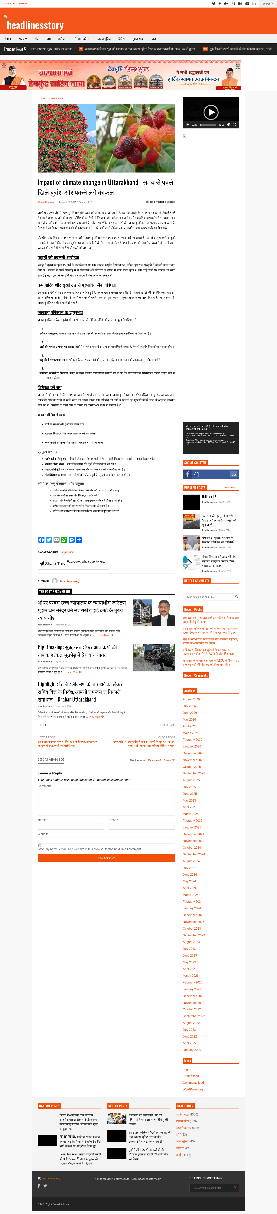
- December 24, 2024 (63, 625)
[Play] (188, 125)
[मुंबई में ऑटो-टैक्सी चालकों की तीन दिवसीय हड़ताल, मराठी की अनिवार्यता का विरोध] (116, 1153)
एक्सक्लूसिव (104, 38)
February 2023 (192, 982)
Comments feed (193, 1082)
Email (113, 820)
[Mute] (228, 125)
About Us (23, 4)
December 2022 (193, 996)
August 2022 (191, 1023)
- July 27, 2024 (60, 661)
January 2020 (192, 1049)
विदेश (121, 38)
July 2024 (189, 868)
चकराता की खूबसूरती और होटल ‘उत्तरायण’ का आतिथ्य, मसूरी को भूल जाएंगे (219, 520)
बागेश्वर (180, 1148)
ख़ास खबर (138, 38)
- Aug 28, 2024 (224, 547)
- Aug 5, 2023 (224, 502)
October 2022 (192, 1009)
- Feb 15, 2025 (224, 571)
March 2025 (191, 813)
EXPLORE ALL (231, 487)
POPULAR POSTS (194, 487)
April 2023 (190, 969)
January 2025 (192, 827)
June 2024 (190, 874)
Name (43, 820)
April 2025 (190, 807)
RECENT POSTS (118, 1106)
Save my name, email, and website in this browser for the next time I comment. (90, 849)
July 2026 (189, 706)
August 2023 (191, 942)
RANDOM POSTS (49, 1106)
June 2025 (190, 793)
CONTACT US (10, 4)
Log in (187, 1069)
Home (7, 38)
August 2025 (191, 780)
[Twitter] (214, 4)
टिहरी (171, 49)
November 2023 (193, 921)
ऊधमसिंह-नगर (183, 1128)
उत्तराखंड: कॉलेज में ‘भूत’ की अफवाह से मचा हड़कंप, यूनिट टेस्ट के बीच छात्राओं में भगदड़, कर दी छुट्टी (106, 49)
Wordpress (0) (138, 760)
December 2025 (193, 753)
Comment (45, 786)
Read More (104, 635)
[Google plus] (226, 4)
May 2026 (189, 719)
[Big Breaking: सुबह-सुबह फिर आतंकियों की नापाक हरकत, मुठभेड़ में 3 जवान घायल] (154, 657)
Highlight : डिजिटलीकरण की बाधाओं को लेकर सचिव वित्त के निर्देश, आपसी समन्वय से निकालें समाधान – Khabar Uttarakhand (80, 691)
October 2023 (192, 928)
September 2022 (194, 1016)
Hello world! (209, 496)
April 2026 (190, 726)
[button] (211, 112)
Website (43, 834)
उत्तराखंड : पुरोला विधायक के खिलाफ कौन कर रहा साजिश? (218, 539)
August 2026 (191, 699)
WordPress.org (193, 1089)
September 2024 (194, 854)
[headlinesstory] (34, 24)
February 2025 (192, 820)
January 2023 (192, 989)
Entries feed (191, 1076)
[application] (211, 112)
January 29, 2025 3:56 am (72, 202)
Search (267, 3)
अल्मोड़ (179, 1155)
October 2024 (192, 847)
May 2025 (189, 800)
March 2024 (191, 894)
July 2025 (189, 787)
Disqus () (169, 760)
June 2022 (190, 1036)
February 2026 (192, 739)
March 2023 (191, 975)
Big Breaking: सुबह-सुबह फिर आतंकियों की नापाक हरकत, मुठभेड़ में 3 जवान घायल (77, 650)
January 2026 (192, 746)
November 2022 (193, 1002)
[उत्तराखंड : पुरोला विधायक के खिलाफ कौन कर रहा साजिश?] (191, 542)
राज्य (21, 38)
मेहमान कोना (82, 38)
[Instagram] (233, 4)
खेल (36, 38)
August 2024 (191, 861)
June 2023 (190, 955)
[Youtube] (247, 4)
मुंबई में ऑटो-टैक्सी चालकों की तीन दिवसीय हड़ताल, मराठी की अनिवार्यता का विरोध (220, 49)
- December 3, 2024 (62, 706)
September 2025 (194, 773)
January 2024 (192, 908)
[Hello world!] (191, 502)
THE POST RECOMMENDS (54, 591)
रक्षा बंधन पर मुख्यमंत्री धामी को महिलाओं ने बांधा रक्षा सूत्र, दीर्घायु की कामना (148, 1119)
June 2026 (190, 712)
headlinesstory (48, 202)
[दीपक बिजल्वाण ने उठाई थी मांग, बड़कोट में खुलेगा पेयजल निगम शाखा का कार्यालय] (191, 562)
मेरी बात (62, 38)
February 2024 (192, 901)
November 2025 (193, 760)
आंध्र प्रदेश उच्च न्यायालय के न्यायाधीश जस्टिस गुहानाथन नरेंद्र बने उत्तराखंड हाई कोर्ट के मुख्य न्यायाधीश (82, 610)
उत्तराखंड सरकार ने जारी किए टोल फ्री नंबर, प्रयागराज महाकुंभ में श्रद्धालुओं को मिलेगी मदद (67, 743)
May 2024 (189, 881)
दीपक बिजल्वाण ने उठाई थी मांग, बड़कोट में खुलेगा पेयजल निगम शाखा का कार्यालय (219, 561)
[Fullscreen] (234, 125)
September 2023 (194, 935)
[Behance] (240, 4)
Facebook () (154, 760)
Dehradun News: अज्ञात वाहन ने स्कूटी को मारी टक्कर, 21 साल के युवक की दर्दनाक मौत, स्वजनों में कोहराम (80, 1158)
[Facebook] (220, 4)
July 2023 (189, 948)
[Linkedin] (254, 4)
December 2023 (193, 915)
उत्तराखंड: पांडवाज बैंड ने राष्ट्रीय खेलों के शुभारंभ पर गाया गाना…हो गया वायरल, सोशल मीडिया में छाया (144, 743)
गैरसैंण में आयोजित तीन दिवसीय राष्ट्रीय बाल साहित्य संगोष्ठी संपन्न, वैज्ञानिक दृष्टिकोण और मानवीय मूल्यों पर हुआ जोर (79, 1122)
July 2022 (189, 1029)
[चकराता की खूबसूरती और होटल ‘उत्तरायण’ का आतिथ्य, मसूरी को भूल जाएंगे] (191, 521)
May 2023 (189, 962)
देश (154, 38)
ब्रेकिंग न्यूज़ (182, 1114)
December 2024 (193, 834)
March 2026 (191, 733)
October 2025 (192, 766)
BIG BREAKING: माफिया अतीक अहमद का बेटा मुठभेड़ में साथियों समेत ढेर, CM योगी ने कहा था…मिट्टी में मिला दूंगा (80, 1141)
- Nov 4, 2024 (224, 530)
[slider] (208, 125)
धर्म (49, 38)
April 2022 (190, 1043)
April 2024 (190, 888)
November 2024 (193, 840)
